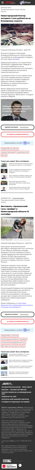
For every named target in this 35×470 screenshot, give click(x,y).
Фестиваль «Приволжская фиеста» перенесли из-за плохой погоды (19, 372)
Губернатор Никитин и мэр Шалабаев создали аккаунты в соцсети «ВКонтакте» (17, 108)
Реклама (4, 390)
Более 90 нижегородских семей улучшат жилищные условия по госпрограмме (21, 164)
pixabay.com (5, 46)
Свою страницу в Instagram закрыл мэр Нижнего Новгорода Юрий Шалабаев (20, 176)
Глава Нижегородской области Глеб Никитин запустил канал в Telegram (19, 188)
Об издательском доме (11, 387)
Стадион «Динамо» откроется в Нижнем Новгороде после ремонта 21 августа (20, 366)
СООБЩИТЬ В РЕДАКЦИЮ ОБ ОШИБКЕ (15, 402)
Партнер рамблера (17, 461)
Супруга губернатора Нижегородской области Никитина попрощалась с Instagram (20, 171)
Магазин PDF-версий (18, 390)
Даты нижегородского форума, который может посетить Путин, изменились (20, 360)
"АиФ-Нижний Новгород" (22, 240)
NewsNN (16, 59)
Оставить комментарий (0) (17, 134)
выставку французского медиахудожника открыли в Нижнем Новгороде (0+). (17, 305)
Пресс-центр (27, 387)
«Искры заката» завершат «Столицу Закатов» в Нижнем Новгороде (19, 354)
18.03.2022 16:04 (6, 7)
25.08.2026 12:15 (6, 198)
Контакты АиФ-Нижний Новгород (15, 399)
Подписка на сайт (8, 396)
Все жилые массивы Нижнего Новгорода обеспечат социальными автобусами (19, 183)
